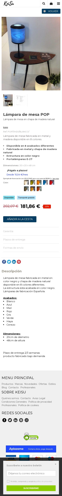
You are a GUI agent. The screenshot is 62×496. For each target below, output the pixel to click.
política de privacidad (44, 481)
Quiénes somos (10, 398)
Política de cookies (28, 405)
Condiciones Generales (14, 401)
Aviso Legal (38, 398)
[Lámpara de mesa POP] (31, 53)
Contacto (13, 387)
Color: (6, 182)
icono (5, 123)
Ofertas (43, 384)
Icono (5, 127)
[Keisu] (9, 4)
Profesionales (27, 387)
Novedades (30, 384)
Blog (4, 387)
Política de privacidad (40, 401)
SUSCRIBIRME (31, 488)
